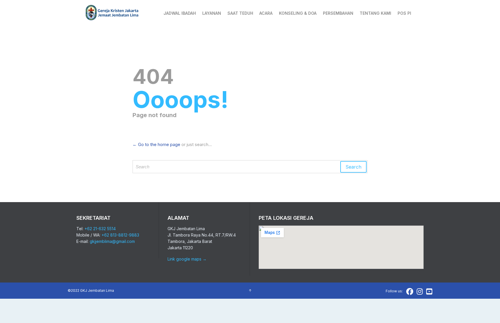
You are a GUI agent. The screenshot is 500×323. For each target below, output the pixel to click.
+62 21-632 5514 (100, 228)
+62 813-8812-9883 (120, 234)
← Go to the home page (156, 144)
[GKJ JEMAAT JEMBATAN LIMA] (112, 13)
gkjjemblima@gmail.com (112, 241)
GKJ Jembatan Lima (97, 290)
